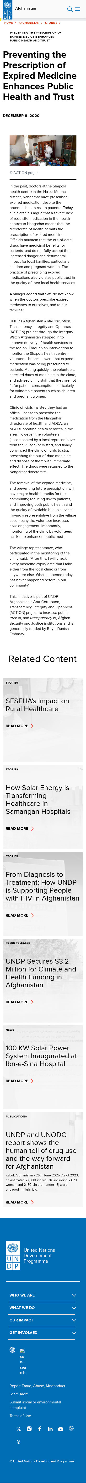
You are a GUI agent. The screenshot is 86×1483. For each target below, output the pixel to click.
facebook (39, 1428)
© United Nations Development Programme (42, 1461)
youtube (60, 1428)
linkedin (50, 1428)
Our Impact (21, 1320)
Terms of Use (20, 1416)
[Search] (23, 1362)
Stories (51, 22)
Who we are (22, 1295)
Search (70, 9)
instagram (29, 1428)
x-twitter (18, 1428)
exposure (71, 1428)
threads (18, 1441)
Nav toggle (77, 9)
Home (8, 22)
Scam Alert (19, 1394)
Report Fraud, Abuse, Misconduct (37, 1386)
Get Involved (24, 1332)
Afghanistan (25, 8)
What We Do (22, 1307)
